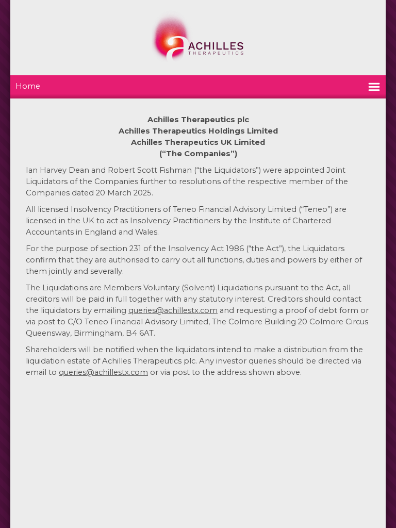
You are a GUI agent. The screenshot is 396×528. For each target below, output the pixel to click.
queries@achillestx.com (173, 310)
